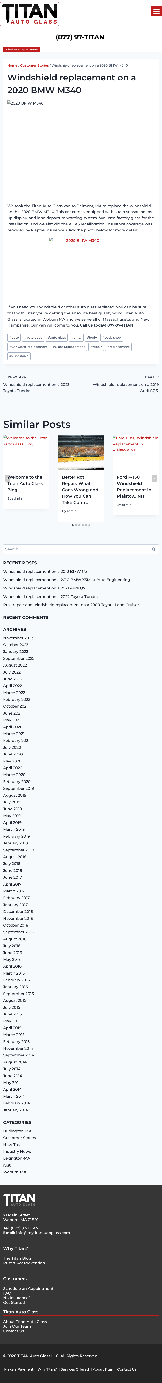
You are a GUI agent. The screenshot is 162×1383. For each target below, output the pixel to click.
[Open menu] (156, 11)
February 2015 (16, 1041)
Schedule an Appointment (21, 49)
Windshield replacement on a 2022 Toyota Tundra (50, 596)
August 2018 (15, 857)
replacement (118, 347)
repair (96, 347)
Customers (15, 1278)
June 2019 (12, 809)
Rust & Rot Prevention (24, 1263)
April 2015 (12, 1028)
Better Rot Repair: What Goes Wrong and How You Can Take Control (80, 490)
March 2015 (13, 1034)
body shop (112, 337)
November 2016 (18, 918)
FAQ (7, 1293)
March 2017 (14, 891)
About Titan (103, 1369)
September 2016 (18, 932)
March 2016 (14, 973)
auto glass (57, 337)
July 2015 (11, 1007)
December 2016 (18, 911)
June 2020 (13, 754)
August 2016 (14, 939)
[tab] (73, 525)
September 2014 (18, 1055)
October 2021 (15, 706)
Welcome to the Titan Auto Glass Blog (25, 483)
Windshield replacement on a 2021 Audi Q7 (44, 588)
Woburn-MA (14, 1172)
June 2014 (12, 1076)
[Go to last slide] (7, 478)
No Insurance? (16, 1298)
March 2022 (14, 692)
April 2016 (12, 966)
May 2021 (11, 720)
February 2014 (16, 1103)
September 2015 (18, 993)
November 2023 (18, 638)
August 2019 (14, 795)
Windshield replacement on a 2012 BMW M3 (45, 571)
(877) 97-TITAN (25, 1228)
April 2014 (12, 1089)
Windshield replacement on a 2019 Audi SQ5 (126, 384)
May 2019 (12, 816)
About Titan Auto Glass (25, 1321)
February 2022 (16, 699)
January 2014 (15, 1110)
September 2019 (18, 788)
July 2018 (11, 863)
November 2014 (18, 1048)
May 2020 (12, 761)
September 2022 (18, 658)
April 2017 (12, 884)
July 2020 (12, 747)
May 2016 (12, 959)
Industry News (17, 1151)
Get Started (14, 1302)
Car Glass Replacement (28, 347)
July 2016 (11, 945)
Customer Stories (19, 1137)
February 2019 (16, 836)
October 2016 (15, 925)
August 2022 (15, 665)
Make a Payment (19, 1369)
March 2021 (13, 733)
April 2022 (12, 685)
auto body (33, 337)
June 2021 (12, 713)
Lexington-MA (16, 1158)
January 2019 (15, 843)
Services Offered (75, 1369)
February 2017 (16, 898)
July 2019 (11, 802)
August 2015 (14, 1000)
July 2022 (12, 672)
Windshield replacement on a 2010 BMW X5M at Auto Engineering (66, 579)
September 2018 (18, 850)
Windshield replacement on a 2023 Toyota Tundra (36, 384)
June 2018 (12, 870)
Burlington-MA (17, 1131)
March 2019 (14, 829)
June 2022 (12, 679)
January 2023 (15, 651)
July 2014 (11, 1069)
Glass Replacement (69, 347)
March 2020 (14, 774)
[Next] (154, 478)
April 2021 (12, 727)
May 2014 (12, 1082)
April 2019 (12, 822)
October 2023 (15, 644)
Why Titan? (15, 1248)
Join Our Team (17, 1326)
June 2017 (12, 877)
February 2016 (16, 980)
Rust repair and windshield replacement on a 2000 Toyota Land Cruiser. (71, 605)
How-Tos (11, 1144)
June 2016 (12, 952)
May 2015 (11, 1021)
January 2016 (15, 986)
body (92, 337)
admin (17, 498)
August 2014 (15, 1062)
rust (7, 1165)
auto (14, 337)
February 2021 (16, 740)
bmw (76, 337)
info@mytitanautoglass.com (43, 1233)
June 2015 (12, 1014)
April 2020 (12, 768)
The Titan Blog (17, 1258)
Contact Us (13, 1331)
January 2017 (15, 904)
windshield (19, 356)
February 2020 (17, 781)
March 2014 (14, 1096)
